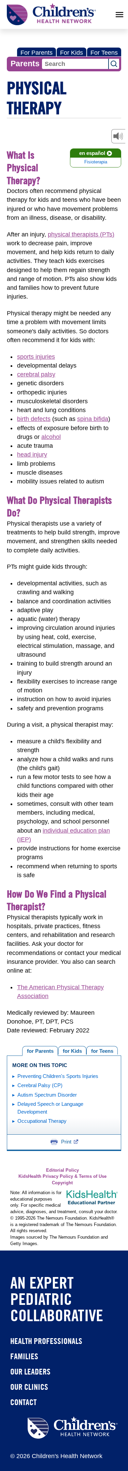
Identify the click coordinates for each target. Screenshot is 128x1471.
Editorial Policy (62, 1170)
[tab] (102, 1050)
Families (24, 1356)
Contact (23, 1402)
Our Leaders (30, 1371)
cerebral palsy (36, 374)
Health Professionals (46, 1341)
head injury (32, 454)
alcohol (51, 436)
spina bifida (92, 418)
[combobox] (75, 64)
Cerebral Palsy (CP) (39, 1085)
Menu (119, 15)
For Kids (71, 52)
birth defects (34, 418)
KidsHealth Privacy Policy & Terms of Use (62, 1176)
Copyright (62, 1183)
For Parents (36, 52)
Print (66, 1142)
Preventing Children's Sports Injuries (57, 1076)
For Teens (104, 52)
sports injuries (36, 356)
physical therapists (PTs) (81, 234)
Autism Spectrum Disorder (47, 1095)
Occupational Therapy (42, 1121)
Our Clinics (29, 1387)
